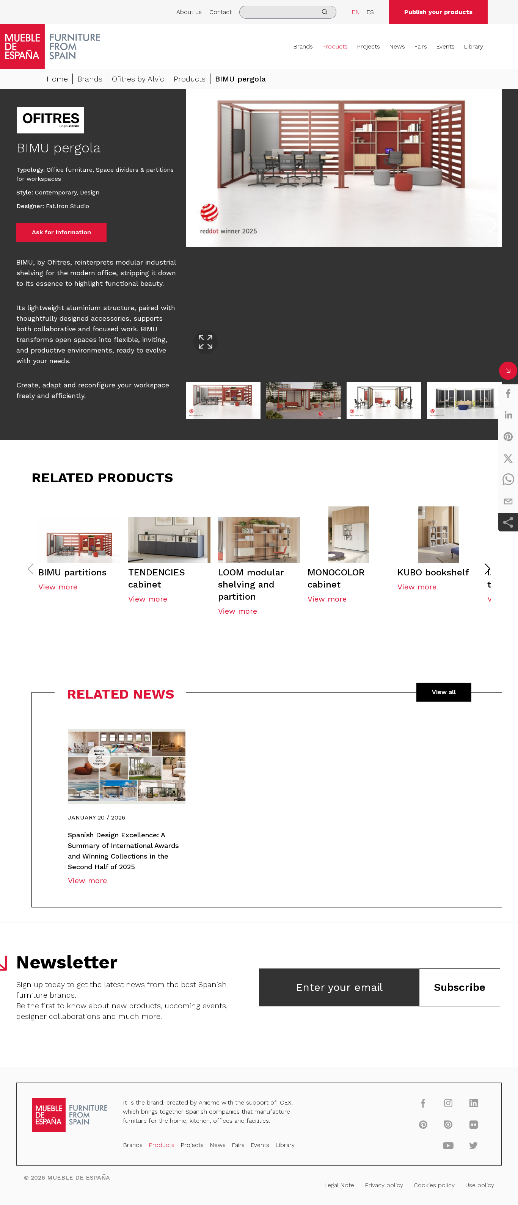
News (397, 46)
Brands (303, 46)
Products (335, 46)
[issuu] (448, 1124)
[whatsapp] (508, 480)
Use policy (479, 1185)
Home (57, 78)
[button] (487, 569)
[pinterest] (508, 437)
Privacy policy (384, 1185)
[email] (508, 501)
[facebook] (508, 393)
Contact (220, 12)
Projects (368, 46)
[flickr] (473, 1124)
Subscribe (459, 987)
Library (473, 46)
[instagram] (448, 1103)
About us (189, 12)
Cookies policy (434, 1185)
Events (445, 46)
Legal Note (339, 1185)
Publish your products (438, 12)
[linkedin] (508, 415)
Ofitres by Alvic (138, 78)
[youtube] (448, 1145)
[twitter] (508, 458)
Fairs (420, 46)
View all (444, 692)
